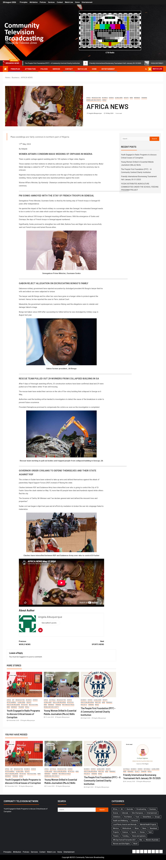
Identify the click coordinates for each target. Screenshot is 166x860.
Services (51, 2)
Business (105, 97)
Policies (43, 2)
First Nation (128, 817)
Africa (88, 97)
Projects (84, 704)
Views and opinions (139, 836)
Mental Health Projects (148, 824)
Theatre (116, 836)
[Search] (146, 69)
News (131, 97)
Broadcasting (96, 97)
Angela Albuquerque (95, 113)
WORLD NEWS (24, 642)
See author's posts (49, 623)
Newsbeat (137, 97)
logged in (23, 657)
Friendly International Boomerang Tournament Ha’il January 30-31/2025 (59, 63)
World (104, 100)
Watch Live (69, 2)
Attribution (34, 2)
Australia (52, 700)
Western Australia (68, 704)
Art (13, 700)
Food (137, 817)
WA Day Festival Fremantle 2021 (124, 840)
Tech (150, 832)
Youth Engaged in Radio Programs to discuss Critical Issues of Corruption (23, 714)
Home (77, 2)
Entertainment (87, 2)
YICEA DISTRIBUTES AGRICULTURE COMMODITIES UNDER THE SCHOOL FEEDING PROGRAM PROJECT (139, 187)
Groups (126, 97)
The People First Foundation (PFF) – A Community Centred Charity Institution (98, 711)
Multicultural (33, 704)
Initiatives (24, 704)
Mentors (98, 702)
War (140, 840)
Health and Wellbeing (13, 704)
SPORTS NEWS (98, 642)
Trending (144, 97)
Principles (23, 2)
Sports (137, 771)
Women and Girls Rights (93, 100)
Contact (60, 2)
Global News (119, 97)
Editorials (147, 769)
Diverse (111, 97)
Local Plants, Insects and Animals (125, 824)
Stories (142, 832)
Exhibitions (117, 817)
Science (125, 832)
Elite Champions (137, 813)
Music (137, 828)
